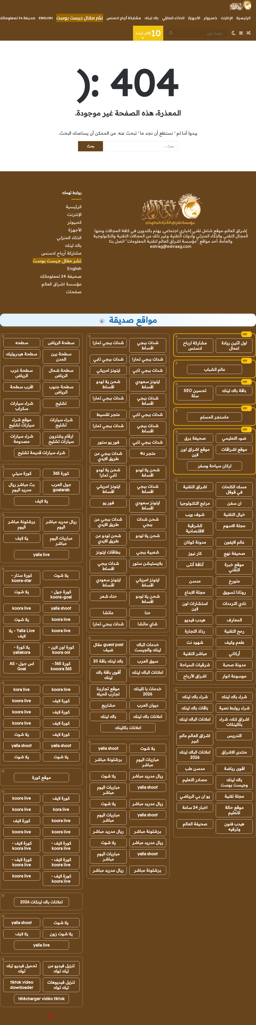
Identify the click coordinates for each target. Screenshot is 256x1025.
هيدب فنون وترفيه (234, 826)
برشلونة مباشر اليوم (21, 524)
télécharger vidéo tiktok (41, 998)
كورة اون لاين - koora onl (61, 650)
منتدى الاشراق (234, 751)
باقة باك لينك (234, 390)
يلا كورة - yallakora (21, 650)
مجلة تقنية (234, 796)
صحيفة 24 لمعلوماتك (61, 276)
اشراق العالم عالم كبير (195, 738)
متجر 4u (148, 453)
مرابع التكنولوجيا (195, 503)
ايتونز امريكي (108, 370)
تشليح (61, 403)
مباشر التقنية (195, 653)
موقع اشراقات (234, 449)
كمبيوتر (210, 18)
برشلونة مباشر (108, 759)
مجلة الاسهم (234, 525)
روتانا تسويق (234, 592)
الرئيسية (243, 18)
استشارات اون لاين (195, 606)
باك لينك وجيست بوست (234, 782)
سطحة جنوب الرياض (61, 389)
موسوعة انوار (234, 675)
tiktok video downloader (21, 985)
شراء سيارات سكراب (21, 406)
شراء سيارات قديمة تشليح (41, 452)
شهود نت (194, 642)
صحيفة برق (195, 438)
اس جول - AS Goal (22, 666)
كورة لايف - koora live (61, 845)
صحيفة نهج (234, 553)
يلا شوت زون (61, 933)
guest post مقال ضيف (108, 647)
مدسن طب (195, 768)
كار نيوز (195, 553)
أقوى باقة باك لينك (108, 675)
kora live (22, 689)
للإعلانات (42, 1016)
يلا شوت (147, 748)
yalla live (41, 554)
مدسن (195, 580)
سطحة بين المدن (61, 356)
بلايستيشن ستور (147, 563)
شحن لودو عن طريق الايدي (108, 538)
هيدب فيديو (194, 619)
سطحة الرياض (61, 342)
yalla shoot (108, 748)
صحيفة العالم (195, 823)
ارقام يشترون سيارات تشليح (61, 439)
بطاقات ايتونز (108, 552)
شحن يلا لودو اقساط (108, 384)
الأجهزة (194, 18)
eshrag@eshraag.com (170, 246)
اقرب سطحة (21, 386)
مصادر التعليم (194, 779)
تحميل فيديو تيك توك (21, 968)
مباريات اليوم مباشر (147, 762)
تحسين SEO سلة (195, 393)
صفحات (74, 291)
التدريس (234, 735)
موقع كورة (41, 777)
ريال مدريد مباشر (147, 775)
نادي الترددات (234, 603)
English (46, 18)
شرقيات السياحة (195, 664)
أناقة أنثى (195, 564)
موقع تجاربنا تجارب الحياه (108, 691)
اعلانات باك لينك (147, 716)
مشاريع (108, 705)
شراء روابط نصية (234, 707)
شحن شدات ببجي (148, 522)
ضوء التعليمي (234, 438)
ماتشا (108, 612)
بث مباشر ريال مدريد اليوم (21, 487)
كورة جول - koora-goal (61, 594)
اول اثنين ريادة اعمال (234, 345)
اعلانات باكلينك (128, 727)
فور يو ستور (108, 442)
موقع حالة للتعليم (234, 810)
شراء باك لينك (234, 696)
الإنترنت (227, 18)
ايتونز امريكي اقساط (108, 489)
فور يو (108, 502)
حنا (147, 612)
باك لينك (151, 18)
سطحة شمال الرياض (61, 373)
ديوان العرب (147, 705)
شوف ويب (194, 514)
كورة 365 (61, 473)
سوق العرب (147, 660)
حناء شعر (108, 596)
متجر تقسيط (108, 414)
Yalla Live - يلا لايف (22, 633)
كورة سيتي (22, 473)
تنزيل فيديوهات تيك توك (61, 985)
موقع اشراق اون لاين (195, 452)
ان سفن (234, 503)
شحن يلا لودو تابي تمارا (108, 472)
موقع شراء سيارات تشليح (21, 422)
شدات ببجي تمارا (108, 342)
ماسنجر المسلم (214, 416)
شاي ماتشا (148, 623)
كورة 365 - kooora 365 (61, 666)
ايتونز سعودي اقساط (147, 384)
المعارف (234, 619)
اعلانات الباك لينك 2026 (194, 754)
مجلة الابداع (194, 592)
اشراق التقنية (195, 486)
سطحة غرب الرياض (21, 373)
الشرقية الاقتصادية (195, 528)
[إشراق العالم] (240, 5)
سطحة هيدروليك (21, 353)
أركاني (234, 653)
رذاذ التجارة (195, 631)
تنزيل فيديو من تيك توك (61, 968)
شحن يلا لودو (148, 535)
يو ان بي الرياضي (195, 796)
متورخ (234, 580)
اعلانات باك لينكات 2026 (41, 901)
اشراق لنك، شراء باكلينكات (234, 722)
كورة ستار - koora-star (21, 578)
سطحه (21, 342)
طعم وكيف (234, 642)
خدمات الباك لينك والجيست (147, 647)
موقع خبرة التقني (234, 567)
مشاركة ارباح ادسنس (195, 345)
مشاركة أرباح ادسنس (123, 18)
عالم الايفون (234, 542)
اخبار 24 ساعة (195, 807)
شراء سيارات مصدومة (21, 439)
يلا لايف (41, 500)
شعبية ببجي (147, 552)
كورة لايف (61, 700)
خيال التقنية (234, 514)
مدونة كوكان (195, 542)
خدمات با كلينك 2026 (148, 691)
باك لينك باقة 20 (108, 660)
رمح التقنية (234, 631)
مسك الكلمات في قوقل (234, 489)
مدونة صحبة (234, 664)
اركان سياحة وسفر (215, 465)
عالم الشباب (214, 369)
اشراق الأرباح (194, 675)
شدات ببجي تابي (108, 359)
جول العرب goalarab (61, 487)
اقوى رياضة (234, 768)
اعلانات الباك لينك (194, 719)
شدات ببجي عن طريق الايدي (108, 456)
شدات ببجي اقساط (147, 345)
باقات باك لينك (195, 707)
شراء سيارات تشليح (61, 422)
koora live (21, 608)
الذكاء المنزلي (173, 18)
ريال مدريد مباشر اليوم (61, 524)
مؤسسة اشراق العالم (62, 283)
